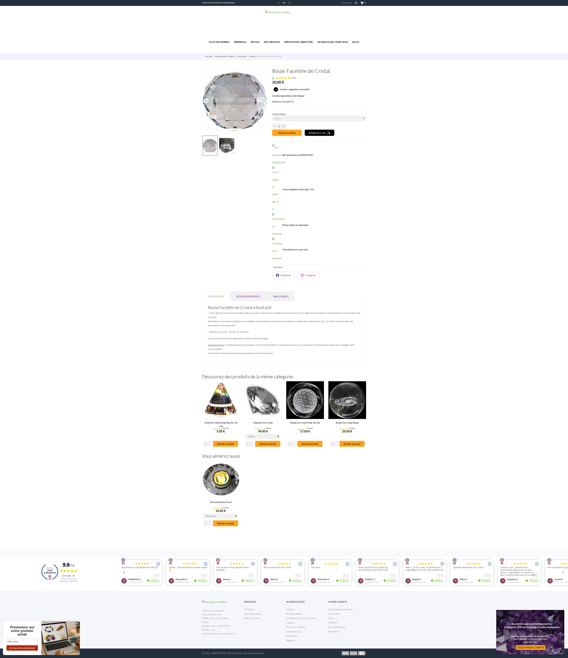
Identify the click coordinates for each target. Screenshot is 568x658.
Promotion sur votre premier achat (22, 630)
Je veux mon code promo (22, 648)
